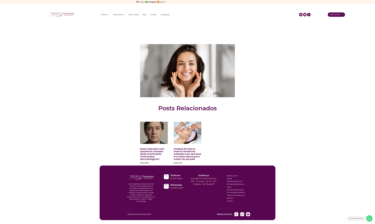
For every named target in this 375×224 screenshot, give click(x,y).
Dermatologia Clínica (234, 181)
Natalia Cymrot (232, 176)
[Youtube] (305, 14)
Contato (153, 15)
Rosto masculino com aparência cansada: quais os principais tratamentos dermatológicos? (152, 154)
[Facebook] (301, 14)
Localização (165, 15)
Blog (144, 15)
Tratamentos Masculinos (236, 195)
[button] (369, 218)
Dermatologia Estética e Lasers (236, 185)
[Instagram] (309, 14)
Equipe (229, 178)
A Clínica (103, 15)
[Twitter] (236, 214)
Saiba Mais (144, 163)
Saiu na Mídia (134, 15)
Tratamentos (118, 15)
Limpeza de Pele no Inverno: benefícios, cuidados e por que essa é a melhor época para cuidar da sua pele (187, 154)
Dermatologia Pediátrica (236, 192)
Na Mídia (230, 198)
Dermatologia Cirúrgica (235, 190)
